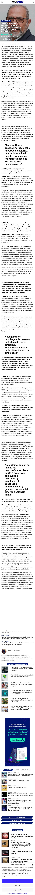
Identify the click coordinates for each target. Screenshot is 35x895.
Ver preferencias (17, 890)
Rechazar (17, 885)
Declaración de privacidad (21, 893)
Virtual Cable (6, 632)
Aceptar (17, 881)
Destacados (21, 631)
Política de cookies (11, 893)
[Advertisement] (17, 612)
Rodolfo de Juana (22, 44)
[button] (32, 864)
